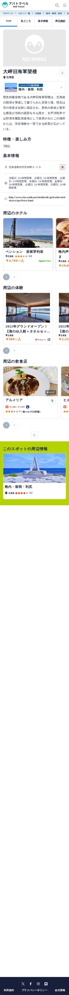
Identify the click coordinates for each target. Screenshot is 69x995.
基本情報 (43, 21)
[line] (46, 984)
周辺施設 (60, 21)
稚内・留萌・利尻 (54, 13)
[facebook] (31, 984)
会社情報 (60, 990)
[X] (23, 984)
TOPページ (8, 13)
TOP (8, 21)
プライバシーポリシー (34, 990)
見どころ (26, 21)
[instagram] (38, 984)
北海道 (38, 13)
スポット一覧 (24, 13)
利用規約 (9, 990)
